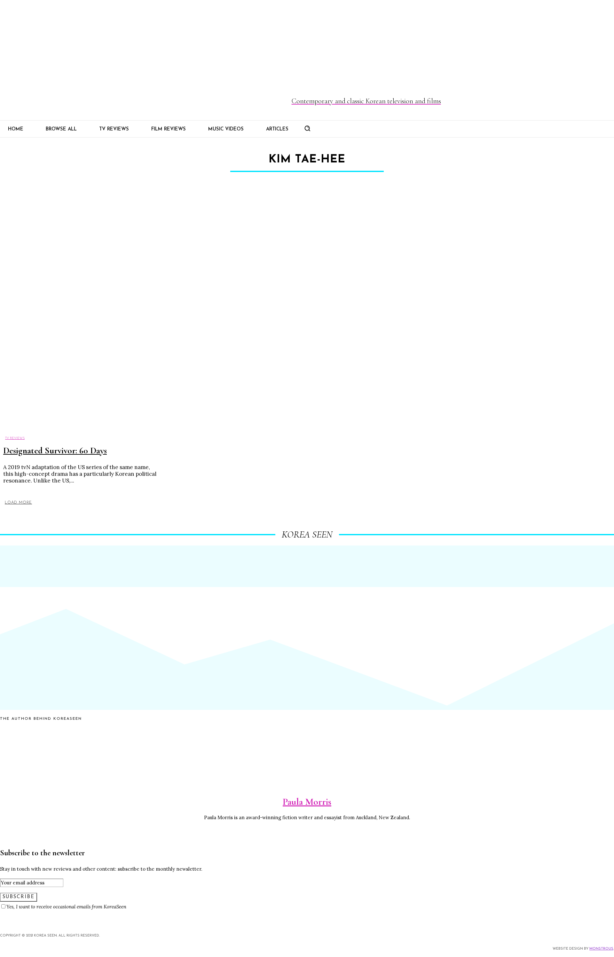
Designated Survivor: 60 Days (55, 450)
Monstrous (601, 949)
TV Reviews (15, 438)
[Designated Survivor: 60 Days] (79, 313)
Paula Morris (307, 802)
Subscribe (19, 897)
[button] (307, 128)
